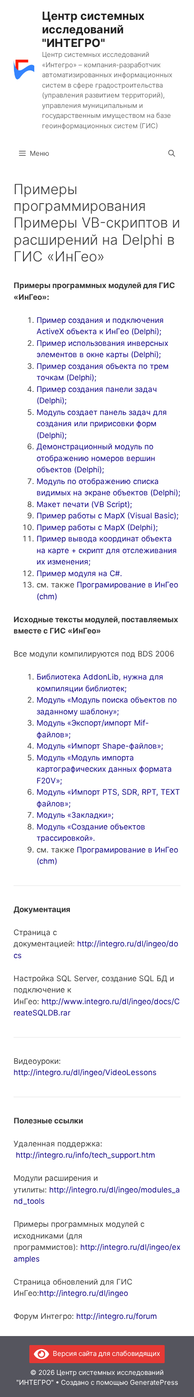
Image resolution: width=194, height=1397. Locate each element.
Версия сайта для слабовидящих (104, 1353)
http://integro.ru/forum (116, 1316)
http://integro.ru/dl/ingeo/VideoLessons (85, 1072)
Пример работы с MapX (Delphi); (97, 527)
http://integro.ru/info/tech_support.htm (85, 1155)
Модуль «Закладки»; (75, 815)
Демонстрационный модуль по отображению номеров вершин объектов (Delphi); (96, 458)
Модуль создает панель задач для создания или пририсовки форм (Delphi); (102, 424)
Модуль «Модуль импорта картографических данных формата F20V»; (104, 769)
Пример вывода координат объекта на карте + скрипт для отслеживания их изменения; (107, 550)
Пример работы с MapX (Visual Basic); (108, 515)
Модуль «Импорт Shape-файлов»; (100, 745)
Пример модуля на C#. (79, 573)
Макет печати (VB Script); (84, 504)
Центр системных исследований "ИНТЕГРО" (93, 29)
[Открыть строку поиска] (171, 153)
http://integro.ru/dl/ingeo (83, 1293)
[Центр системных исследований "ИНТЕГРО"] (24, 69)
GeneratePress (154, 1382)
